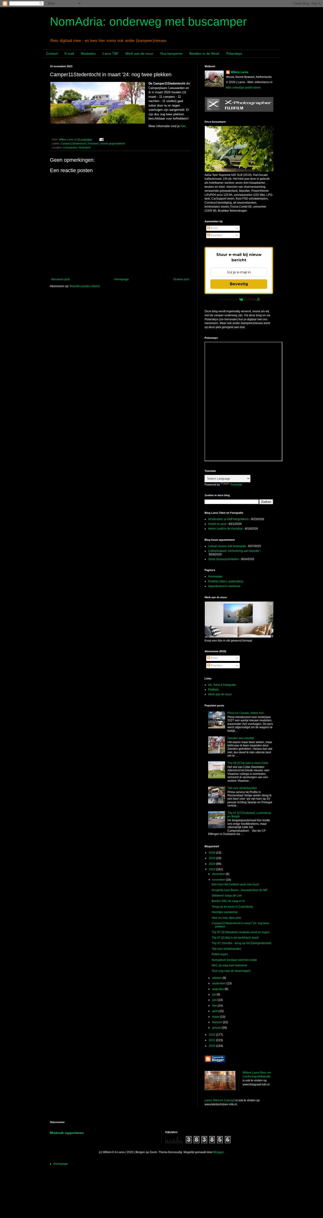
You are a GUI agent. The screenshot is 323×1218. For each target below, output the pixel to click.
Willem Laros (239, 72)
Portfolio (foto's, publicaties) (225, 581)
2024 (212, 864)
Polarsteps (234, 53)
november (219, 879)
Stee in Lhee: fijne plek (226, 917)
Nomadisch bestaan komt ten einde (234, 960)
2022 (212, 1034)
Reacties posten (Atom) (85, 286)
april (215, 1011)
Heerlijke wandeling (224, 912)
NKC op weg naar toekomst (229, 965)
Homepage (121, 279)
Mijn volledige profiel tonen (243, 87)
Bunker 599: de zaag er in (228, 901)
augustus (218, 989)
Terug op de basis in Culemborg (232, 906)
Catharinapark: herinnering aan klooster (233, 551)
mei (215, 1005)
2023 (212, 869)
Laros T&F (110, 53)
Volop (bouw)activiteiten (223, 559)
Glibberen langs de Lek (227, 895)
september (219, 983)
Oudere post (181, 279)
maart (216, 1016)
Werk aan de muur (139, 53)
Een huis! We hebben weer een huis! (235, 884)
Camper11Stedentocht (73, 143)
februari (217, 1022)
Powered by (227, 299)
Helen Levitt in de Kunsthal (225, 528)
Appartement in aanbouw (224, 586)
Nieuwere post (60, 279)
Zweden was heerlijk (240, 738)
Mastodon (88, 53)
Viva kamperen (171, 53)
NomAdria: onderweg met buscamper (148, 21)
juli (214, 994)
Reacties (216, 235)
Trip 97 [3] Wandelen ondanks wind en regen (240, 932)
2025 (212, 858)
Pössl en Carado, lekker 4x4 (245, 713)
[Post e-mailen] (101, 139)
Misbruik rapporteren (67, 1133)
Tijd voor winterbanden (242, 788)
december (219, 874)
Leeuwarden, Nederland (76, 147)
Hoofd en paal (217, 524)
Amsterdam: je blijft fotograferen (228, 519)
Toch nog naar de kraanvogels (231, 971)
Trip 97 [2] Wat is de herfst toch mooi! (235, 937)
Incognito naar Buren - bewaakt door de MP (239, 890)
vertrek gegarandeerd (112, 143)
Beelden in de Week (204, 53)
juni (215, 1000)
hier (183, 126)
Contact (52, 53)
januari (217, 1027)
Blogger (218, 1152)
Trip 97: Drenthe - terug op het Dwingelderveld (241, 943)
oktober (217, 978)
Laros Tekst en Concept (220, 1100)
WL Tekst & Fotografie (222, 685)
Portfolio (213, 689)
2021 (212, 1040)
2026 (212, 852)
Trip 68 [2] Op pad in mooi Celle (247, 763)
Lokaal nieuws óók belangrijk (227, 546)
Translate (236, 484)
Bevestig (239, 284)
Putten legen (220, 954)
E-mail (69, 53)
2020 (212, 1046)
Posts (214, 228)
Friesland (93, 143)
